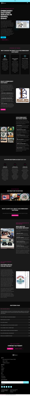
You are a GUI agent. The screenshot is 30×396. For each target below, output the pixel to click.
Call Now (3, 37)
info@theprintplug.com (6, 362)
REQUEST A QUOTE (18, 348)
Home (1, 394)
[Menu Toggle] (12, 3)
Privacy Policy (12, 389)
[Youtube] (6, 387)
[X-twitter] (9, 387)
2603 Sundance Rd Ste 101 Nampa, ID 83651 (9, 359)
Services (4, 394)
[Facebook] (2, 387)
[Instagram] (4, 387)
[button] (1, 196)
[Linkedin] (11, 387)
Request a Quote (5, 39)
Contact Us (3, 109)
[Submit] (26, 382)
